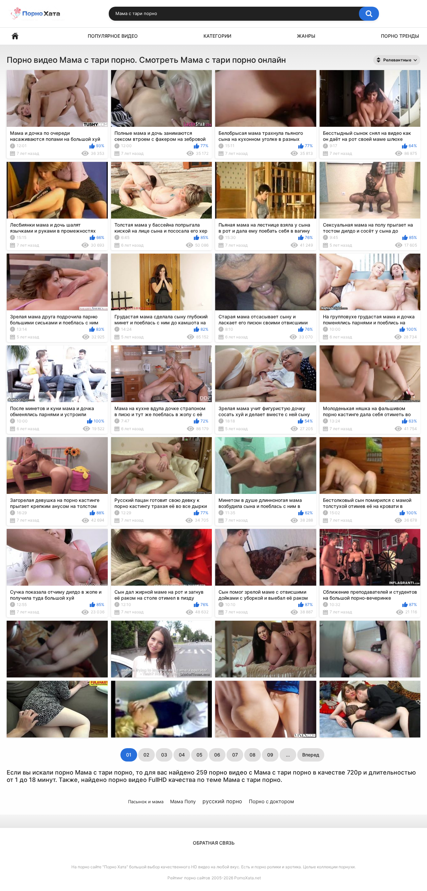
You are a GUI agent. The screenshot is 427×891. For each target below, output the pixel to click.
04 (182, 755)
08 (253, 755)
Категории (217, 36)
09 (270, 755)
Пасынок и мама (145, 801)
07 (235, 755)
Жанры (306, 36)
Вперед (310, 755)
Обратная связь (214, 843)
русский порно (222, 801)
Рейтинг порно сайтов (188, 877)
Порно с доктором (271, 801)
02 (146, 755)
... (288, 755)
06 (217, 755)
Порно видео (15, 36)
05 (199, 755)
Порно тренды (400, 36)
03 (164, 755)
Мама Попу (183, 801)
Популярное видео (113, 36)
